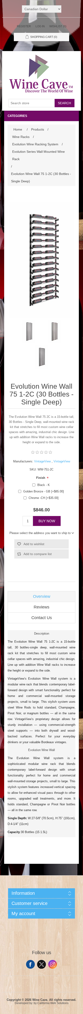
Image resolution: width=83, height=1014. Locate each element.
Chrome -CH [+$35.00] (44, 498)
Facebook (30, 964)
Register (24, 26)
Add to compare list (38, 554)
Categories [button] (17, 116)
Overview (41, 596)
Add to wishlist (34, 544)
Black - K (43, 485)
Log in (40, 26)
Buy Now (47, 521)
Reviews (41, 607)
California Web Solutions (52, 1003)
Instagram (52, 964)
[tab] (41, 596)
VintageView (42, 461)
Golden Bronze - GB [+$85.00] (43, 491)
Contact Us (41, 617)
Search (64, 103)
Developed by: (24, 1003)
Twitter (41, 964)
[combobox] (32, 103)
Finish (41, 478)
